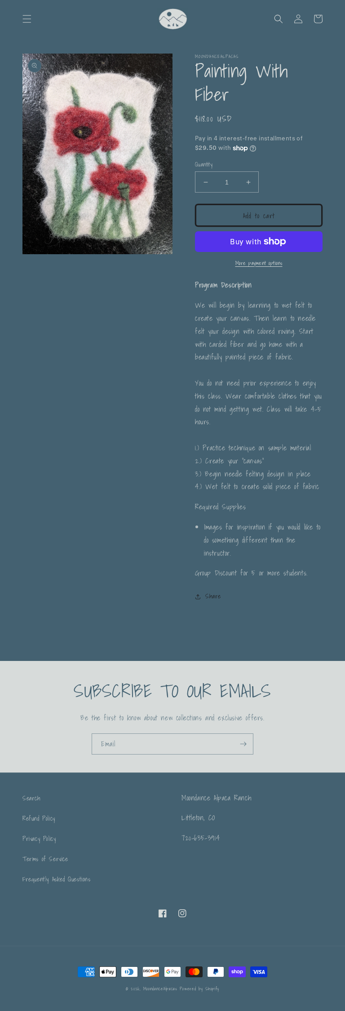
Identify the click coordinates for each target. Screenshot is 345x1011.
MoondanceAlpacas (160, 988)
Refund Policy (38, 818)
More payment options (259, 263)
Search (31, 798)
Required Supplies (220, 506)
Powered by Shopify (199, 988)
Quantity (203, 164)
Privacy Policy (39, 839)
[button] (27, 19)
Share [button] (213, 596)
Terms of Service (45, 859)
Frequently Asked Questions (56, 879)
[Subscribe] (243, 744)
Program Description (223, 285)
